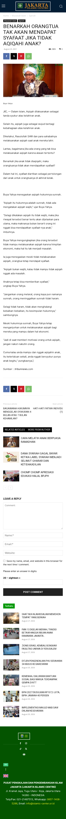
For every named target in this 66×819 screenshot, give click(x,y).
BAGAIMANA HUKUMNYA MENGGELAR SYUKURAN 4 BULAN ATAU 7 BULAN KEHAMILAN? (17, 413)
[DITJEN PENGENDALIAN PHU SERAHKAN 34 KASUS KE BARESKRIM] (11, 664)
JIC (5, 111)
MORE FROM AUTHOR (39, 429)
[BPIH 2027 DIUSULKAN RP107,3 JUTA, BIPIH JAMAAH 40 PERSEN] (11, 696)
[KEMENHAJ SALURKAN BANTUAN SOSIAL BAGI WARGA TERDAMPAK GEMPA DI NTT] (11, 680)
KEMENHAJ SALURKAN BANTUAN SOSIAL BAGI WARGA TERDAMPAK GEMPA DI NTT (39, 679)
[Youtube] (24, 755)
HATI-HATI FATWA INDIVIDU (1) (48, 410)
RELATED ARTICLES (15, 429)
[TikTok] (20, 749)
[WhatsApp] (28, 56)
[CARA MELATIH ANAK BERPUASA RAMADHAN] (11, 441)
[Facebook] (6, 56)
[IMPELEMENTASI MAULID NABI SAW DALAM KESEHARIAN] (11, 711)
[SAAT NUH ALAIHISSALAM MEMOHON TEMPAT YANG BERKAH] (11, 618)
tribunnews (21, 369)
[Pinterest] (21, 56)
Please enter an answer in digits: (20, 571)
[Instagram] (26, 743)
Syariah (32, 15)
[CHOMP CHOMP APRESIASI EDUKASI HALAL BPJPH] (11, 475)
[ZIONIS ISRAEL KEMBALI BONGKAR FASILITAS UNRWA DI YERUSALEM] (11, 649)
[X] (14, 56)
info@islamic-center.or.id (40, 803)
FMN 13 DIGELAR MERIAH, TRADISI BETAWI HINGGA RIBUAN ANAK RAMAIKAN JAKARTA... (39, 632)
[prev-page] (5, 488)
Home (6, 15)
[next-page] (10, 488)
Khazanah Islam (19, 15)
